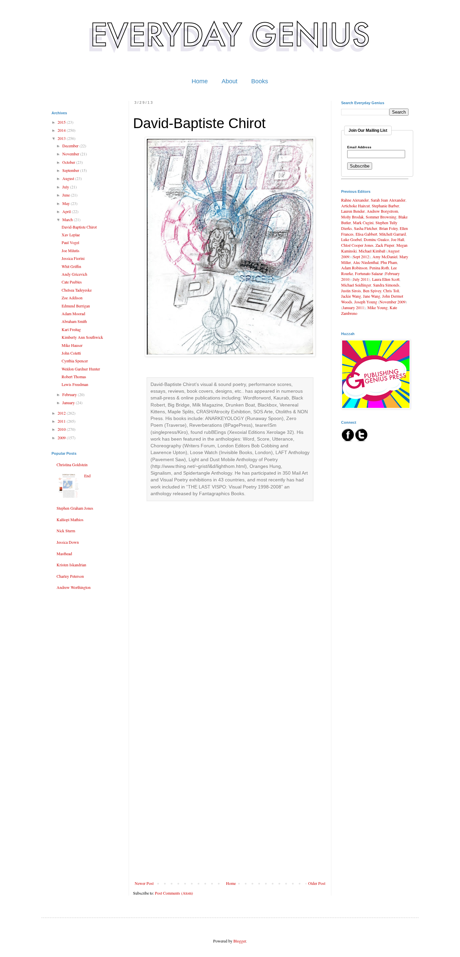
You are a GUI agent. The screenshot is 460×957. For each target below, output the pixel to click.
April (67, 211)
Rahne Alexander (355, 200)
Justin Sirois (351, 290)
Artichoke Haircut (355, 205)
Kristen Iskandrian (71, 564)
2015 (62, 122)
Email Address (359, 147)
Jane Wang (371, 296)
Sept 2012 (361, 256)
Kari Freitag (71, 329)
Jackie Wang (351, 296)
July (66, 186)
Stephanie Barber (385, 205)
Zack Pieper (384, 245)
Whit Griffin (71, 266)
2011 (62, 421)
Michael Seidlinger (356, 285)
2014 (62, 130)
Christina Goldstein (72, 464)
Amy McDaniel (384, 256)
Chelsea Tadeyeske (77, 290)
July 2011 (361, 279)
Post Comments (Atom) (174, 893)
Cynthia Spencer (75, 360)
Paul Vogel (70, 242)
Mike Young (377, 307)
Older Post (316, 883)
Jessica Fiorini (73, 258)
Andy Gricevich (74, 274)
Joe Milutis (70, 250)
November (71, 153)
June (66, 195)
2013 (62, 138)
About (229, 81)
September (71, 170)
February (70, 394)
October (69, 162)
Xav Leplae (71, 234)
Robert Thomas (74, 376)
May (66, 203)
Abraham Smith (74, 321)
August (68, 178)
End (87, 475)
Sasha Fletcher (365, 228)
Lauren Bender (353, 211)
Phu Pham (389, 262)
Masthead (64, 553)
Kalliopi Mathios (70, 519)
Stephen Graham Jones (75, 508)
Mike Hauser (72, 345)
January (69, 402)
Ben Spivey (372, 290)
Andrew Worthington (74, 587)
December (70, 145)
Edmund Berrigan (76, 305)
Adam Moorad (73, 313)
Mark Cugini (363, 222)
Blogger (239, 941)
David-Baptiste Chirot (79, 227)
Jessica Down (68, 542)
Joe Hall (397, 239)
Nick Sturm (66, 530)
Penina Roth (379, 267)
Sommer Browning (381, 216)
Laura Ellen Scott (385, 279)
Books (259, 81)
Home (200, 81)
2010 (62, 429)
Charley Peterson (70, 576)
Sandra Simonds (386, 285)
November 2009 (392, 301)
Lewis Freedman (75, 384)
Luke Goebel (351, 239)
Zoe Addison (72, 297)
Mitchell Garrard (392, 234)
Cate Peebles (72, 282)
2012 (62, 413)
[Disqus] (230, 617)
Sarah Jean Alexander (388, 200)
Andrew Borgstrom (382, 211)
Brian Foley (388, 228)
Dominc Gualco (376, 239)
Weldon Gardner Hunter (81, 368)
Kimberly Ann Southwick (82, 337)
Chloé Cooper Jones (357, 245)
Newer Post (144, 883)
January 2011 (353, 307)
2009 (62, 437)
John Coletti (71, 353)
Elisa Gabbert (366, 234)
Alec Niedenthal (366, 262)
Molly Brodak (352, 216)
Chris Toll (391, 290)
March (68, 219)
